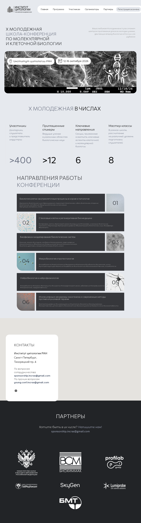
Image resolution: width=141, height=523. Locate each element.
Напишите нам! (90, 427)
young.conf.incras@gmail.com (31, 382)
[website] (16, 390)
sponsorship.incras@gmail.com (32, 375)
